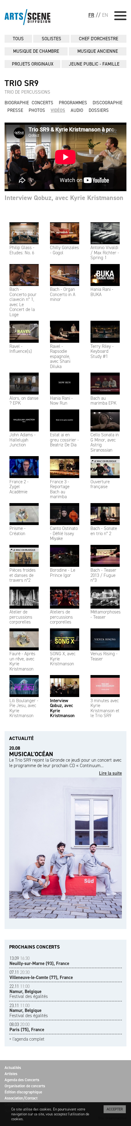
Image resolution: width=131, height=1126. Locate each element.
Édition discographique (23, 1092)
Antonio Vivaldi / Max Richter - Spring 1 (104, 253)
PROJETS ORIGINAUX (32, 64)
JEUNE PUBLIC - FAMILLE (94, 64)
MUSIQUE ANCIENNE (97, 51)
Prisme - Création (17, 531)
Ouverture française (100, 484)
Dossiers (99, 110)
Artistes (11, 1073)
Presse (15, 110)
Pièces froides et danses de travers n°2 (22, 575)
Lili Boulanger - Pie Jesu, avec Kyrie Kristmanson (23, 708)
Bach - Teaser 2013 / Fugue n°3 (103, 575)
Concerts (42, 103)
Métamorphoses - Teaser (105, 614)
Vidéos (58, 110)
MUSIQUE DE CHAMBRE (36, 51)
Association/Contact (21, 1098)
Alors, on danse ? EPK (23, 400)
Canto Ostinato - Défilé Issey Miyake (64, 533)
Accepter (115, 1109)
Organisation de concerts (25, 1085)
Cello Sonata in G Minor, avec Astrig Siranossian (104, 442)
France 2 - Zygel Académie (19, 487)
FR (91, 15)
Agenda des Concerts (22, 1079)
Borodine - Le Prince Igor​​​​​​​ (62, 572)
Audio (77, 110)
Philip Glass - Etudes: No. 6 (21, 250)
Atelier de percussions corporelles (20, 617)
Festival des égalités (28, 991)
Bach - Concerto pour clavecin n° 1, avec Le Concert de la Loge (23, 302)
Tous (18, 39)
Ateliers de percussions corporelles (61, 617)
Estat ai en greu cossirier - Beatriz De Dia (64, 440)
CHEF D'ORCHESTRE (98, 39)
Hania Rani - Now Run (61, 400)
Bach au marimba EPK (103, 400)
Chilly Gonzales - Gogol (64, 250)
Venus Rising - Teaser (104, 656)
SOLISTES (51, 39)
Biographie (17, 103)
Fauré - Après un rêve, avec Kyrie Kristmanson (22, 661)
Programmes (73, 103)
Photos (37, 110)
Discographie (107, 103)
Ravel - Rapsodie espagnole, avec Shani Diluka (60, 356)
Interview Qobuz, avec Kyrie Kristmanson (62, 708)
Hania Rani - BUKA (101, 292)
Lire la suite (110, 773)
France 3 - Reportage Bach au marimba (59, 489)
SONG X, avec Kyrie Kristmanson (63, 659)
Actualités (13, 1067)
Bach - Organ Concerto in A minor (62, 294)
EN (105, 15)
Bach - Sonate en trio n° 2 (103, 531)
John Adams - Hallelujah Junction (22, 440)
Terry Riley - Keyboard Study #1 (102, 351)
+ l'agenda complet (26, 1039)
